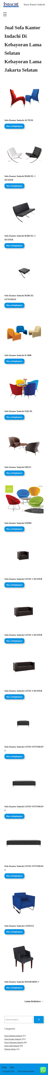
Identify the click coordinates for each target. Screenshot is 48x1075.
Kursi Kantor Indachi (34, 4)
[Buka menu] (5, 14)
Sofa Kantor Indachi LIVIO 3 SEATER (23, 691)
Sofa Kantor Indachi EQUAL (18, 411)
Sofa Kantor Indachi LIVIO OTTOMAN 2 (23, 808)
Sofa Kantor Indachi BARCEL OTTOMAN (19, 297)
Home (4, 1067)
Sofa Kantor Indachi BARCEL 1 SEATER (19, 178)
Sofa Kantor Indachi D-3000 (17, 355)
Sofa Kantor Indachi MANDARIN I (21, 982)
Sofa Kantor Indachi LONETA (19, 926)
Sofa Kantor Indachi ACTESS (18, 120)
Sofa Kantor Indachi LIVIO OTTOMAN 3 (23, 868)
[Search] (39, 1019)
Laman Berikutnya (34, 1001)
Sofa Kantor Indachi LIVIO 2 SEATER (23, 635)
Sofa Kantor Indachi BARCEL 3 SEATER (19, 238)
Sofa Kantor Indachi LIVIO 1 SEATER (23, 579)
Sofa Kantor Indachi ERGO (17, 467)
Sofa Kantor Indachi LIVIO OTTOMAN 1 (23, 749)
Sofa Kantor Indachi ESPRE (18, 523)
